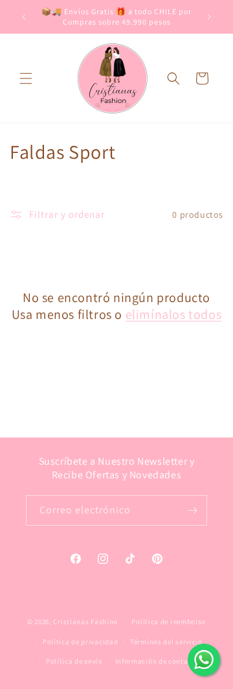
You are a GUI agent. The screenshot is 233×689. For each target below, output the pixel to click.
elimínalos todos (174, 314)
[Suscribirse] (192, 510)
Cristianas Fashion (85, 621)
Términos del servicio (166, 641)
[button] (26, 78)
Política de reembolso (168, 621)
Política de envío (74, 661)
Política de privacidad (80, 641)
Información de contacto (157, 661)
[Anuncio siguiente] (209, 17)
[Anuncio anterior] (24, 17)
